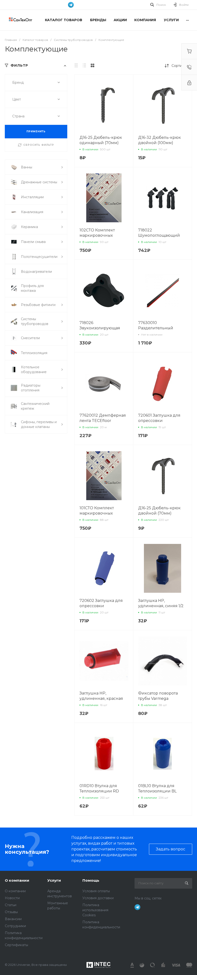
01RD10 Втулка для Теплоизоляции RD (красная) (99, 791)
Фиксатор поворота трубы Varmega (158, 696)
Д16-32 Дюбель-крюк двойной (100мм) (159, 140)
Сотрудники (15, 926)
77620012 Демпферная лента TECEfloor (103, 418)
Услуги (54, 880)
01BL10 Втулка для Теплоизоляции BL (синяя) (157, 791)
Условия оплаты (96, 891)
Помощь (90, 880)
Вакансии (13, 919)
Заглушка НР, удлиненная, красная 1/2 (101, 698)
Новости (12, 898)
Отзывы (11, 912)
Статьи (10, 905)
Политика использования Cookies (95, 910)
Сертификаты (16, 945)
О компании (17, 880)
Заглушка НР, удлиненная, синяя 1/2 (161, 603)
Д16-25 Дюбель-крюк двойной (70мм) (159, 511)
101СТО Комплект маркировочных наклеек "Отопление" (101, 513)
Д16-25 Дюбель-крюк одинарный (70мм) (101, 140)
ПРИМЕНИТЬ (36, 131)
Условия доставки (98, 898)
